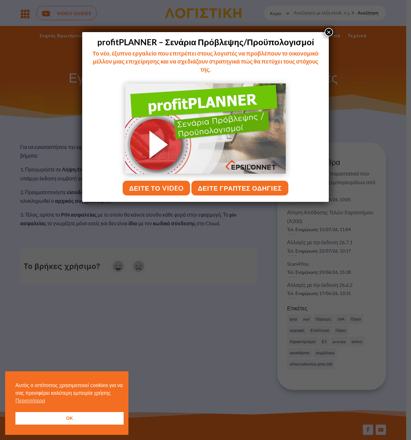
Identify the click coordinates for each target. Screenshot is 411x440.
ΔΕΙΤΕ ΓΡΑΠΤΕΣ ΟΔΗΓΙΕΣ (240, 188)
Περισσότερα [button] (30, 400)
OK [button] (69, 418)
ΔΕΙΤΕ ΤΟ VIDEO (156, 188)
